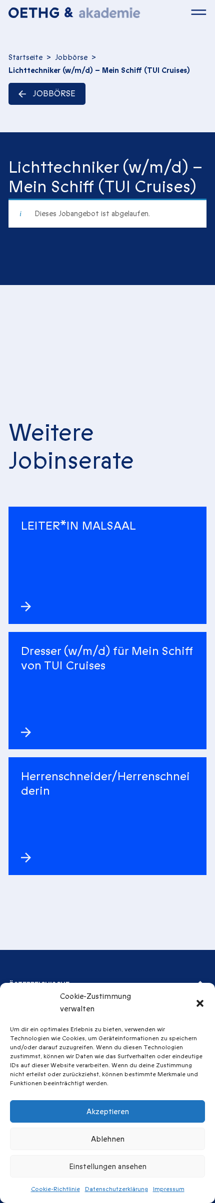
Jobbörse (71, 57)
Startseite (25, 57)
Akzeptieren (107, 1112)
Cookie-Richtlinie (55, 1189)
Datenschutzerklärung (116, 1189)
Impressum (168, 1189)
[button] (200, 1003)
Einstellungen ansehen (107, 1167)
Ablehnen (107, 1139)
